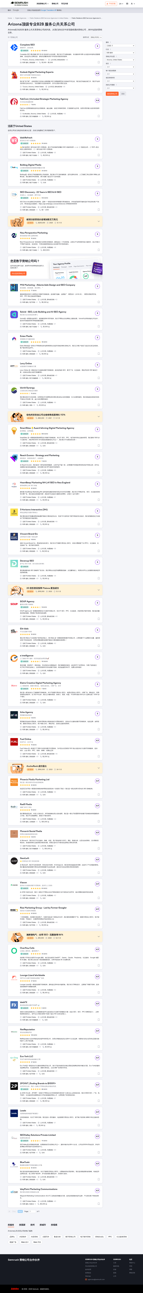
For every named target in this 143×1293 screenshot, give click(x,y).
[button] (121, 4)
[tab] (11, 1225)
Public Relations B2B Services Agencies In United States (49, 18)
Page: (26, 1211)
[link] (55, 4)
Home (10, 18)
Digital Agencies (20, 18)
